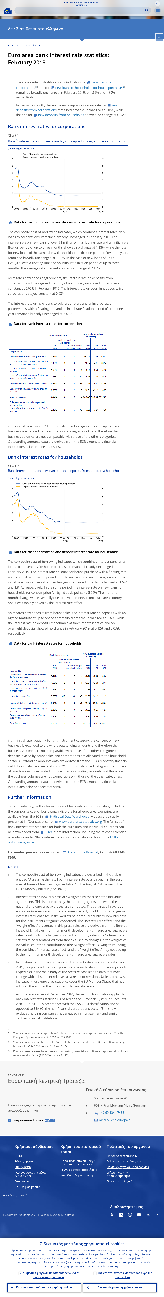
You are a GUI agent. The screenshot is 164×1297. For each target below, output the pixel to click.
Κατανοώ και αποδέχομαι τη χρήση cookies (44, 1287)
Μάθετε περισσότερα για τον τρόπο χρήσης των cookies (125, 1275)
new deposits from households (61, 115)
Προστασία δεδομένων (122, 1156)
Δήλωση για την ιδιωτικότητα (127, 1161)
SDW (48, 832)
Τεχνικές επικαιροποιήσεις (79, 1170)
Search (146, 10)
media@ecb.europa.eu (115, 1120)
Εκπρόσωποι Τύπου (27, 1120)
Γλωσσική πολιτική (119, 1181)
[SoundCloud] (148, 1214)
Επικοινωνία (23, 1181)
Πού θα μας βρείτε (27, 1187)
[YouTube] (139, 1214)
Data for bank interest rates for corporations (48, 324)
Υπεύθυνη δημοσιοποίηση (78, 1175)
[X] (112, 1214)
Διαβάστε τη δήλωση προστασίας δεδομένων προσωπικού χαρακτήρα (51, 1275)
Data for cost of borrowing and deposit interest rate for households (66, 552)
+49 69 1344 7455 (111, 1113)
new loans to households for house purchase (88, 88)
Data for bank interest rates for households (48, 643)
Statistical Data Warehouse (69, 816)
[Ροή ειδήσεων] (157, 1214)
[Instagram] (130, 1214)
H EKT (18, 1156)
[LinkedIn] (121, 1214)
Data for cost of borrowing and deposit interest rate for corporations (67, 222)
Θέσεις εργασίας (26, 1161)
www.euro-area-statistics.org (80, 822)
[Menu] (157, 10)
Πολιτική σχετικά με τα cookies (128, 1167)
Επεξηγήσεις (23, 1167)
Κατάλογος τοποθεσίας (17, 1196)
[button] (157, 3)
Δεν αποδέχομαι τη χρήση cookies (120, 1287)
